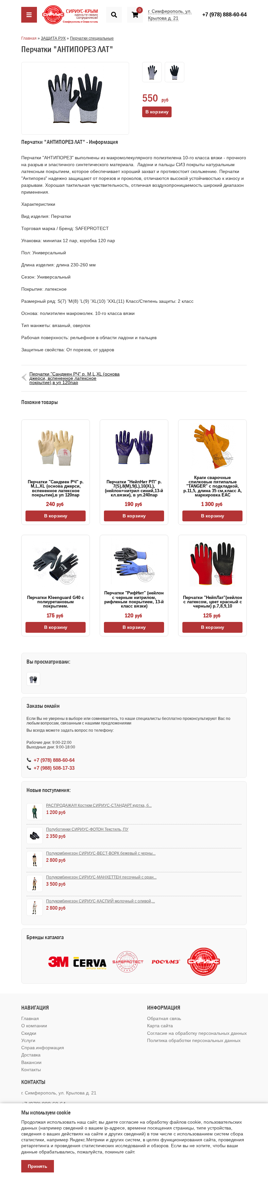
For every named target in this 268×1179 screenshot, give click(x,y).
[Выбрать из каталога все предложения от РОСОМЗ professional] (165, 962)
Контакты (31, 1069)
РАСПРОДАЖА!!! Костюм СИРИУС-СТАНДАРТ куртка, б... (99, 805)
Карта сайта (160, 1025)
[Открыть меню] (29, 15)
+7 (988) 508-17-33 (54, 768)
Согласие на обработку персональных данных (197, 1033)
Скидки (28, 1033)
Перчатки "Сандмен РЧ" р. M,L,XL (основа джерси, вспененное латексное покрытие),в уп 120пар (74, 378)
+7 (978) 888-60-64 (224, 14)
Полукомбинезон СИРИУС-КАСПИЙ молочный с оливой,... (100, 901)
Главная (29, 38)
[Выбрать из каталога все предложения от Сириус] (203, 962)
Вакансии (31, 1062)
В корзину (55, 515)
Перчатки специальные (92, 38)
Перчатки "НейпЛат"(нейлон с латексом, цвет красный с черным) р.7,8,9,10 (212, 602)
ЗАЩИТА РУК (53, 38)
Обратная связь (164, 1018)
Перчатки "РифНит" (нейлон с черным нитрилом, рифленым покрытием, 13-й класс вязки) (134, 599)
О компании (34, 1025)
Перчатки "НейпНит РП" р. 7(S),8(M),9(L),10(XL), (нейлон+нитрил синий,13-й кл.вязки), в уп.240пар (134, 488)
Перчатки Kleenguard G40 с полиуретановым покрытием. (55, 602)
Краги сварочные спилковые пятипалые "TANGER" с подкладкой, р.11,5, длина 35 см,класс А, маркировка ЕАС (212, 486)
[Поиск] (114, 15)
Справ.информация (42, 1047)
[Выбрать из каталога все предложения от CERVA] (90, 962)
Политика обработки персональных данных (194, 1040)
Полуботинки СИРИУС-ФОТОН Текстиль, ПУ (87, 829)
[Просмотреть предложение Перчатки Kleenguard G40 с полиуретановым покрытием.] (55, 564)
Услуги (28, 1040)
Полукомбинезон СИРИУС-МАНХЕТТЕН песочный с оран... (101, 877)
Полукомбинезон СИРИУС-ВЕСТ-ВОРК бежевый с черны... (101, 853)
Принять (37, 1166)
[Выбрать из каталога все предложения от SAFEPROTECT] (127, 962)
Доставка (31, 1054)
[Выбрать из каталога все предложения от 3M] (58, 962)
